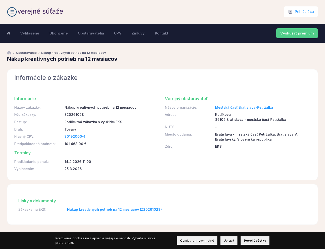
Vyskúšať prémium (297, 33)
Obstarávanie (26, 52)
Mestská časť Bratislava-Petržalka (244, 107)
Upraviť (229, 240)
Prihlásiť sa (304, 12)
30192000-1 (74, 136)
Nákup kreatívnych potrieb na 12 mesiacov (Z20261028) (114, 209)
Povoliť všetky (255, 240)
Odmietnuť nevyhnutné (197, 240)
